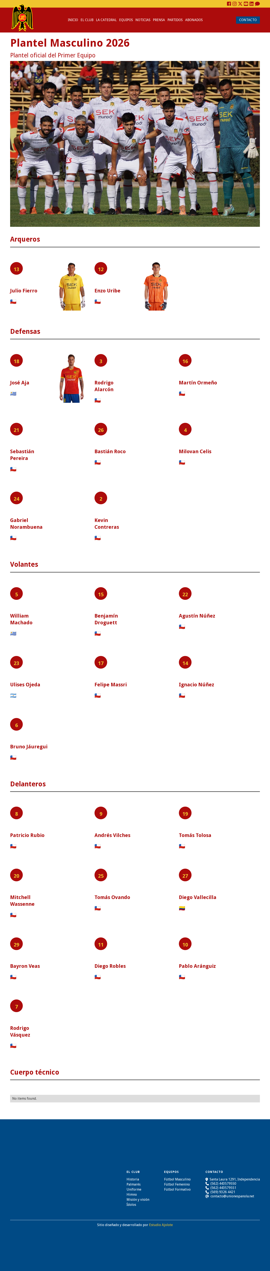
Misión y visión (138, 1199)
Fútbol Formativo (177, 1189)
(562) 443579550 (223, 1184)
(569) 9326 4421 (223, 1192)
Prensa (159, 20)
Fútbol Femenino (177, 1184)
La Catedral (106, 20)
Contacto (248, 20)
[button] (87, 20)
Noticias (142, 20)
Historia (133, 1179)
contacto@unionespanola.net (232, 1196)
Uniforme (134, 1189)
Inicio (73, 20)
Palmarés (133, 1184)
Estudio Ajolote (161, 1225)
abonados (194, 20)
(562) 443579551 (223, 1188)
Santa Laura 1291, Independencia (235, 1179)
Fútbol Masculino (177, 1179)
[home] (22, 17)
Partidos (175, 20)
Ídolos (131, 1204)
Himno (132, 1194)
